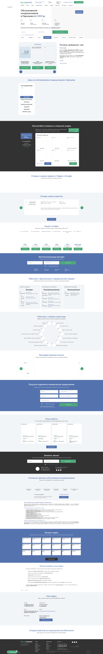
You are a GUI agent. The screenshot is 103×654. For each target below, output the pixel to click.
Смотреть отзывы (25, 67)
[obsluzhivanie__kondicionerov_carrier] (56, 546)
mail (82, 5)
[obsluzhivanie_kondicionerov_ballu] (26, 546)
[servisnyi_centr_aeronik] (36, 540)
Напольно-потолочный (26, 104)
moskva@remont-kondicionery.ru (47, 611)
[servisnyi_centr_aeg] (26, 540)
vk (81, 5)
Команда (61, 60)
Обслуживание (37, 649)
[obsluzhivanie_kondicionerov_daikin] (46, 552)
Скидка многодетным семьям (67, 246)
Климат (26, 642)
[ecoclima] (76, 552)
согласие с (28, 34)
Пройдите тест (78, 246)
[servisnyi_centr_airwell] (46, 540)
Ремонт (22, 37)
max (79, 5)
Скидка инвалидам (57, 246)
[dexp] (66, 552)
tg (77, 5)
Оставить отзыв (51, 219)
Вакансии (57, 5)
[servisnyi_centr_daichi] (36, 552)
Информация (49, 641)
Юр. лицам (64, 5)
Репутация (63, 48)
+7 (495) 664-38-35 (68, 2)
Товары (47, 643)
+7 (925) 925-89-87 (29, 606)
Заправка (31, 37)
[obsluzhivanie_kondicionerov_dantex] (56, 552)
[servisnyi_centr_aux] (76, 540)
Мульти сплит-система (26, 99)
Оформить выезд (50, 67)
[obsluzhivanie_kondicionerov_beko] (36, 546)
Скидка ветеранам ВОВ (46, 246)
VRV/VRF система (26, 111)
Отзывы (46, 5)
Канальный (26, 109)
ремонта (46, 522)
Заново (47, 163)
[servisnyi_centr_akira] (56, 540)
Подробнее (38, 67)
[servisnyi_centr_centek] (66, 546)
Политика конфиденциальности (75, 646)
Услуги (27, 5)
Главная (22, 5)
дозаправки (62, 582)
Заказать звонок (79, 2)
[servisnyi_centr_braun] (46, 546)
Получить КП (68, 404)
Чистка (39, 37)
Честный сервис (63, 63)
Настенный (26, 97)
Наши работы (39, 5)
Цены (32, 5)
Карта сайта (77, 645)
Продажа (81, 37)
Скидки (51, 5)
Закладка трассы (72, 37)
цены (31, 584)
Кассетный (26, 102)
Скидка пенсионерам (35, 246)
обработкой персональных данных (29, 34)
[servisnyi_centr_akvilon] (66, 540)
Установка (56, 37)
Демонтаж (64, 37)
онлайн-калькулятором (59, 584)
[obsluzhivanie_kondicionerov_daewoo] (26, 552)
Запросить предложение (46, 619)
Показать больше (51, 446)
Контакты (71, 5)
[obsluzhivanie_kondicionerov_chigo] (76, 546)
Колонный (26, 106)
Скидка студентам (25, 246)
